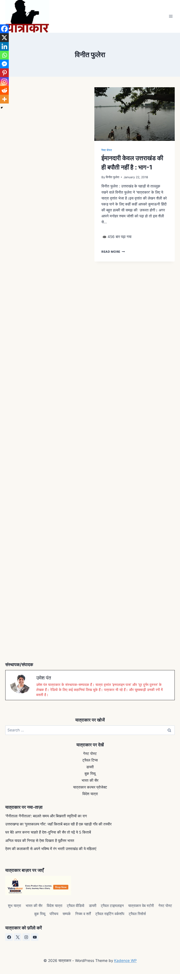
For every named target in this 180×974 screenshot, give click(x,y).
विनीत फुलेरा (112, 177)
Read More (113, 251)
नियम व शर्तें (83, 914)
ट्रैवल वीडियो (75, 905)
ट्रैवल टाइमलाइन (112, 905)
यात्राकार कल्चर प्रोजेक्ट (90, 787)
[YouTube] (34, 937)
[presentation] (134, 114)
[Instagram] (4, 81)
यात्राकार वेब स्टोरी (141, 905)
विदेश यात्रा (90, 794)
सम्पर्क (67, 914)
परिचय (54, 914)
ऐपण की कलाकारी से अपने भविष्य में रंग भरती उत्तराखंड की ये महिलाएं (50, 849)
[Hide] (2, 107)
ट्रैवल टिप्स (90, 760)
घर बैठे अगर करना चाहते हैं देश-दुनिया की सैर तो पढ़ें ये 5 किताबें (48, 832)
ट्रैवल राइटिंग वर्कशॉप (109, 914)
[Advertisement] (45, 138)
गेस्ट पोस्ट (106, 150)
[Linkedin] (4, 46)
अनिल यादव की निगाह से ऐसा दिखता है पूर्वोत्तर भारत (39, 840)
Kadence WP (125, 960)
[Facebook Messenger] (4, 64)
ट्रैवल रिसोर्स (137, 914)
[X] (4, 37)
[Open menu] (171, 16)
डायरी (90, 767)
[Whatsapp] (4, 55)
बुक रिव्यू (90, 773)
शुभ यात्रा (14, 905)
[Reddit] (4, 90)
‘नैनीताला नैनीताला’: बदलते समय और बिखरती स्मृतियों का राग (46, 816)
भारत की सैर (90, 780)
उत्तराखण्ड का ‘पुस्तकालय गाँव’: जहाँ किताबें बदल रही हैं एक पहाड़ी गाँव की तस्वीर (58, 824)
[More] (4, 99)
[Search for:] (90, 730)
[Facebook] (4, 28)
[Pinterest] (4, 72)
